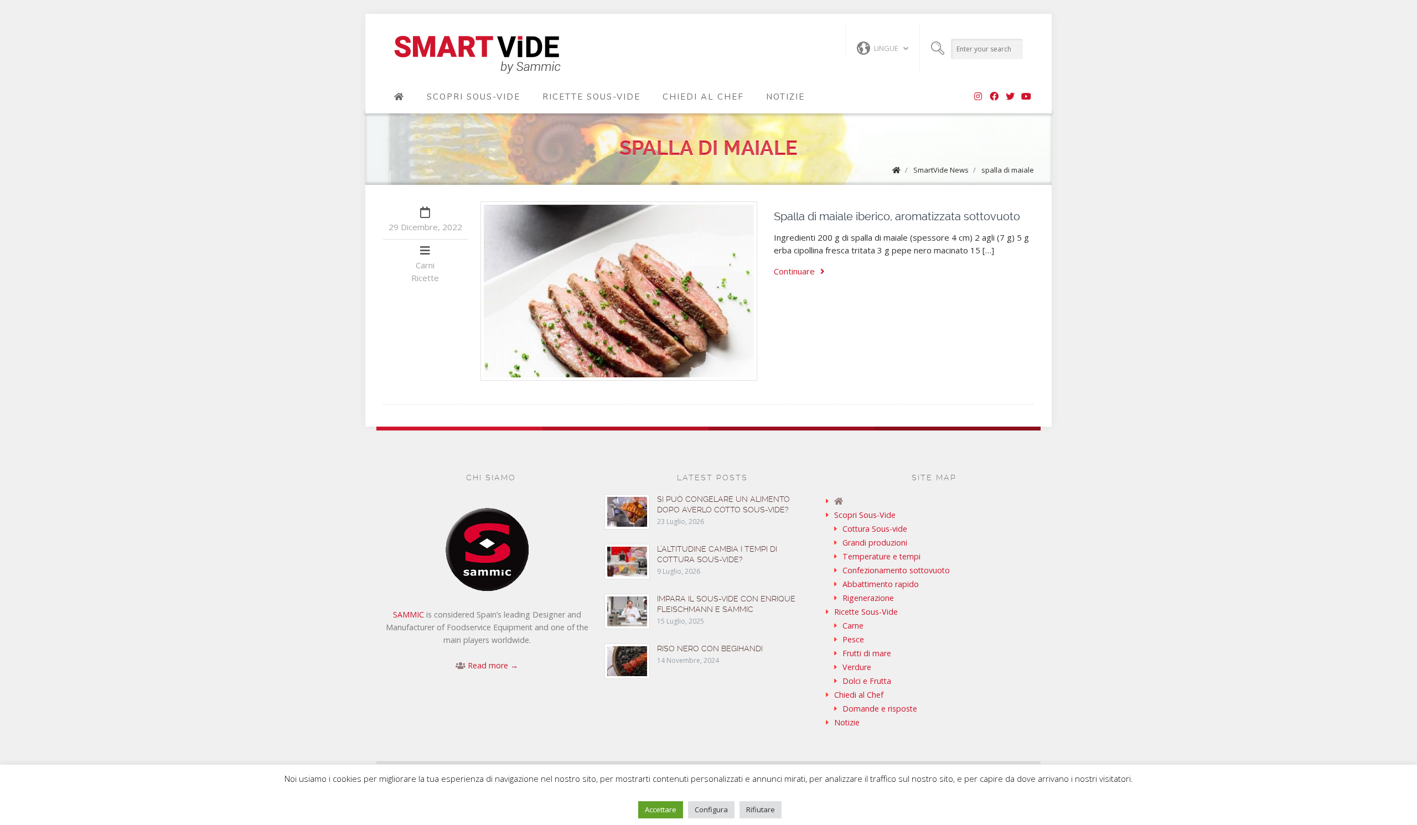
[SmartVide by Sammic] (399, 96)
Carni (425, 265)
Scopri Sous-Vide (473, 96)
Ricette (425, 277)
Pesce (853, 639)
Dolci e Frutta (866, 681)
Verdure (856, 667)
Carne (852, 625)
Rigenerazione (868, 598)
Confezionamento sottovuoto (896, 570)
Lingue (886, 48)
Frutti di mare (866, 653)
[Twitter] (1010, 96)
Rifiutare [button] (760, 809)
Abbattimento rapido (880, 584)
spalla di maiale (1007, 170)
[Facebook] (994, 96)
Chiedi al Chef (703, 96)
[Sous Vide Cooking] (477, 55)
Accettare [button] (660, 809)
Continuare (794, 271)
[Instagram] (978, 96)
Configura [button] (711, 809)
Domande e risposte (879, 708)
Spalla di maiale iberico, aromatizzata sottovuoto (897, 216)
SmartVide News (941, 170)
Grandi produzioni (874, 542)
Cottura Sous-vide (874, 528)
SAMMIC (408, 614)
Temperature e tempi (881, 556)
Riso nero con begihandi (710, 648)
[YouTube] (1026, 96)
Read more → (493, 665)
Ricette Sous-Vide (591, 96)
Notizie (785, 96)
